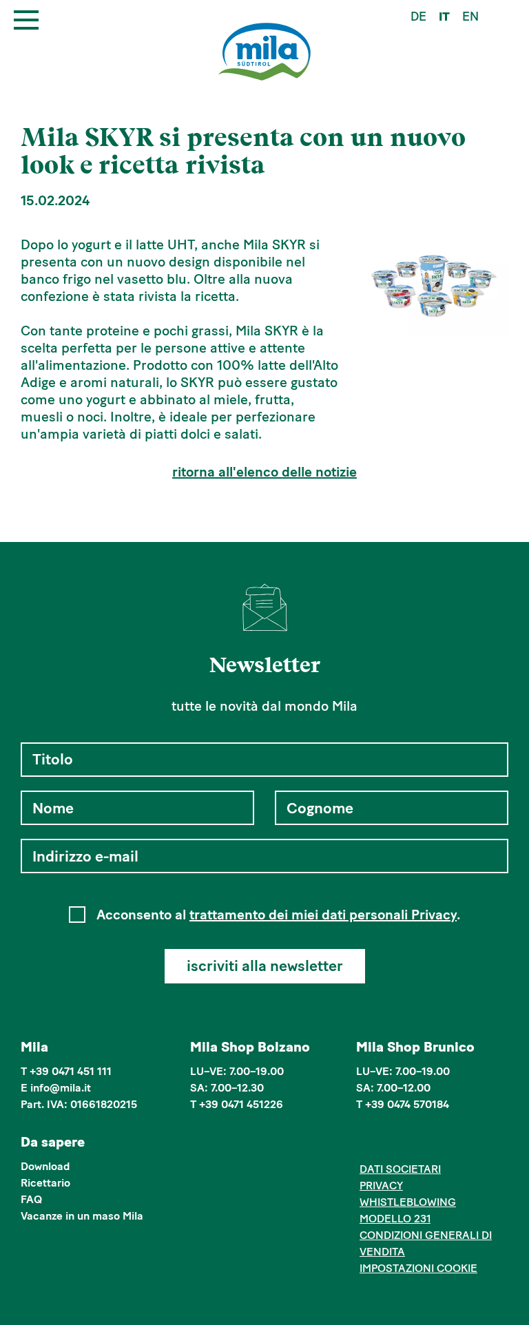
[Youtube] (430, 1144)
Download (45, 1166)
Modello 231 (395, 1218)
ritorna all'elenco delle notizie (264, 471)
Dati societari (400, 1169)
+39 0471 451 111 (71, 1071)
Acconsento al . (278, 914)
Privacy (381, 1185)
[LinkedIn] (409, 1144)
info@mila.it (60, 1087)
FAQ (31, 1199)
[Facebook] (367, 1144)
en (470, 16)
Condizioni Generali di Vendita (426, 1243)
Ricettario (45, 1182)
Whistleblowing (408, 1202)
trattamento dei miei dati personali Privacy (323, 914)
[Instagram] (388, 1144)
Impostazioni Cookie (418, 1268)
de (418, 16)
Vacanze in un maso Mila (82, 1215)
